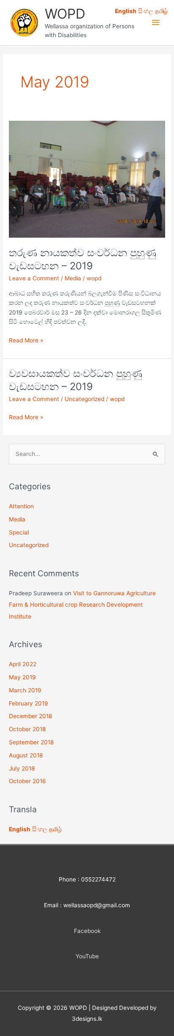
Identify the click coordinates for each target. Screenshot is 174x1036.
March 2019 (25, 690)
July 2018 (22, 768)
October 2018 (27, 729)
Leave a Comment (34, 278)
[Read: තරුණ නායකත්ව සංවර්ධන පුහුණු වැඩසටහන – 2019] (87, 178)
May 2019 (22, 677)
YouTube (87, 956)
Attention (21, 506)
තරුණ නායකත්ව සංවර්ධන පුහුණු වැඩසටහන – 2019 (82, 259)
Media (73, 278)
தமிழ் (55, 829)
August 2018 (26, 755)
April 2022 (22, 664)
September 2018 (31, 742)
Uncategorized (84, 399)
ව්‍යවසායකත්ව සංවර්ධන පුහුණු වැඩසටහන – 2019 (75, 380)
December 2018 (30, 716)
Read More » (26, 340)
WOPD (65, 13)
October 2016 (27, 781)
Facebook (87, 931)
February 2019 (28, 703)
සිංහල (39, 829)
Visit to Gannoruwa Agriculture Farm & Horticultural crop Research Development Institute (82, 605)
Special (19, 532)
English (19, 829)
